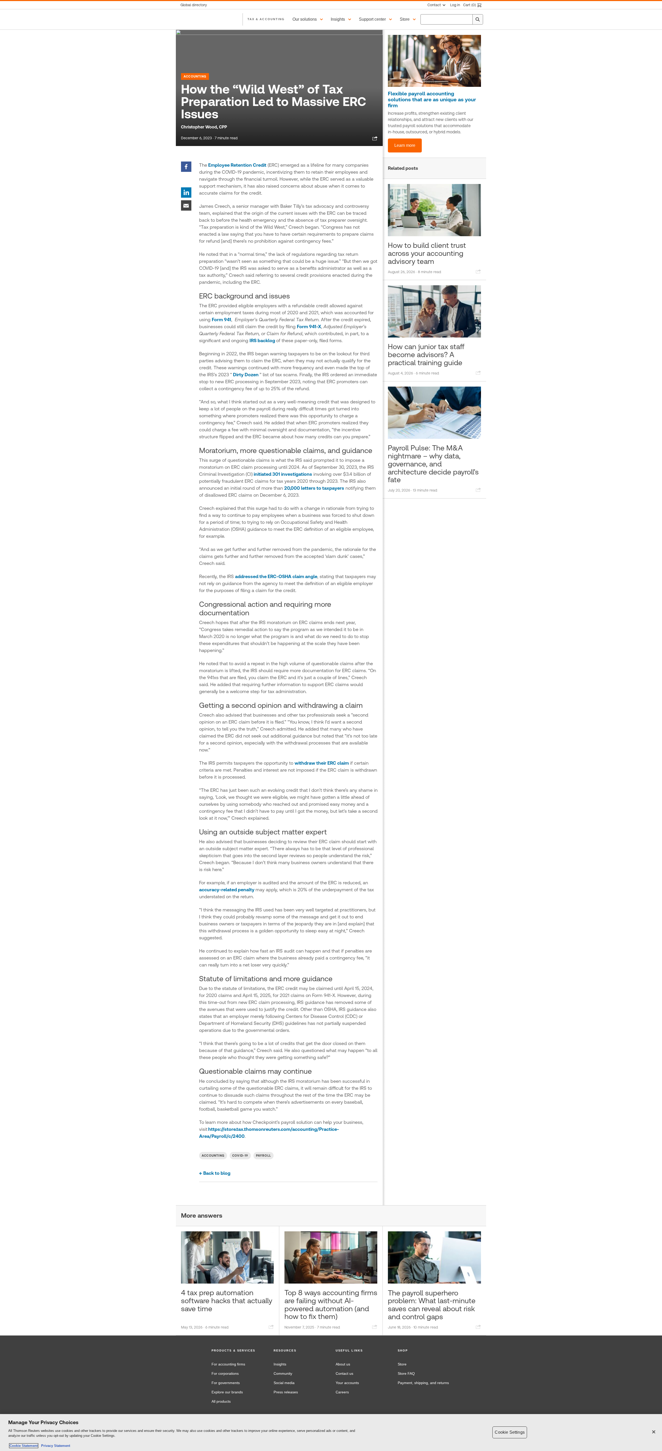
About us (343, 1364)
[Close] (653, 1432)
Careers (342, 1392)
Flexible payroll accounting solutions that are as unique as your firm (432, 99)
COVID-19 (240, 1155)
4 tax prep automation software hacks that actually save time (226, 1300)
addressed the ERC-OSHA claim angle (276, 576)
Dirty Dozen (246, 374)
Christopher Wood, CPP (204, 127)
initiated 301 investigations (282, 474)
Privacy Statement (54, 1446)
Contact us (344, 1373)
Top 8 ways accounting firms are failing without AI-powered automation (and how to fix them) (330, 1304)
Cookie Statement (24, 1446)
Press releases (286, 1392)
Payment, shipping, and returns (423, 1383)
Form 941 (221, 319)
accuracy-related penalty (227, 889)
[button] (308, 19)
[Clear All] (467, 19)
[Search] (477, 19)
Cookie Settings (509, 1432)
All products (221, 1401)
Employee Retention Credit (236, 165)
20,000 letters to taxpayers (314, 488)
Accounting (195, 76)
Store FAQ (406, 1373)
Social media (284, 1383)
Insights (280, 1364)
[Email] (186, 205)
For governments (226, 1383)
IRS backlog (263, 340)
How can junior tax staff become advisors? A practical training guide (426, 354)
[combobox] (451, 19)
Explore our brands (227, 1392)
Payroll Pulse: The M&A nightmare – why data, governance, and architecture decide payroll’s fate (433, 464)
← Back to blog (214, 1173)
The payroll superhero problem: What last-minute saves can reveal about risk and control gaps (432, 1305)
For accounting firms (228, 1364)
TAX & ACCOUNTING (266, 19)
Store (402, 1364)
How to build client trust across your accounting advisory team (427, 253)
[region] (331, 1432)
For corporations (225, 1373)
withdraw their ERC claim (322, 763)
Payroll (263, 1155)
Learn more (404, 145)
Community (283, 1373)
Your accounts (347, 1383)
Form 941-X (309, 326)
